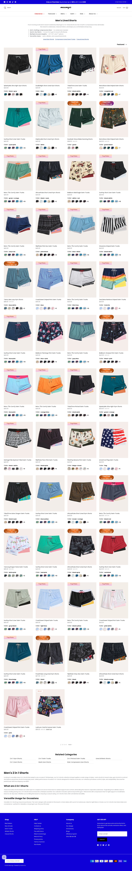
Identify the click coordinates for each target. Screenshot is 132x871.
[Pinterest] (15, 2)
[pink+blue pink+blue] (80, 468)
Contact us (37, 826)
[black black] (53, 94)
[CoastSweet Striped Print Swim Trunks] (18, 707)
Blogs (68, 831)
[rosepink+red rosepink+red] (101, 94)
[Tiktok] (12, 2)
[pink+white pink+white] (41, 308)
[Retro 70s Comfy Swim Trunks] (81, 333)
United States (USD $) (120, 2)
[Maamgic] (66, 7)
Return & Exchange (40, 834)
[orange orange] (77, 468)
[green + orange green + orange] (5, 94)
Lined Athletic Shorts (103, 758)
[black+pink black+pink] (80, 94)
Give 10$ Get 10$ (71, 836)
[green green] (108, 94)
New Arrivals (9, 826)
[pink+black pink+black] (73, 94)
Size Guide (37, 844)
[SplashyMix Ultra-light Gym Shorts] (18, 66)
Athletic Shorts (9, 831)
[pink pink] (73, 148)
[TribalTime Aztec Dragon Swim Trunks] (18, 493)
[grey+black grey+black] (21, 308)
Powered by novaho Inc (20, 865)
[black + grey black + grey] (21, 94)
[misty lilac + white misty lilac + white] (13, 94)
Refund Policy (38, 836)
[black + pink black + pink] (9, 94)
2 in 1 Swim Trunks (45, 758)
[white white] (41, 94)
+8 (24, 469)
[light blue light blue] (37, 308)
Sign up (102, 839)
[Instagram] (7, 2)
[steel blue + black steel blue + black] (17, 94)
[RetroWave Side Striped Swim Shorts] (113, 66)
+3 (24, 308)
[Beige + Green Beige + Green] (69, 468)
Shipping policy (39, 829)
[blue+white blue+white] (5, 308)
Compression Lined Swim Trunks (65, 39)
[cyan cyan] (21, 575)
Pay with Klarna (39, 831)
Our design (69, 826)
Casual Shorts (9, 834)
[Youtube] (10, 2)
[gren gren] (13, 575)
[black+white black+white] (77, 94)
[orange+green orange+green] (73, 468)
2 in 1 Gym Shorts (16, 758)
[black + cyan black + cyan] (37, 94)
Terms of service (39, 842)
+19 (24, 148)
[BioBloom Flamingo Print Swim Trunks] (50, 333)
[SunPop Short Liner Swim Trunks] (18, 119)
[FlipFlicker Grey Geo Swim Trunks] (81, 654)
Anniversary (70, 829)
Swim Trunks (9, 829)
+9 (88, 94)
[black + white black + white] (5, 468)
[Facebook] (4, 2)
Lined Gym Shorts (48, 39)
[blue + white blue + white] (21, 148)
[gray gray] (9, 308)
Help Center (38, 823)
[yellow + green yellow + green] (116, 94)
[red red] (9, 575)
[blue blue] (45, 94)
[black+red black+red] (13, 148)
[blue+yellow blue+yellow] (104, 94)
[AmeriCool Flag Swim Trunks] (113, 440)
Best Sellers (8, 823)
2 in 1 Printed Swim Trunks (76, 758)
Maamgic (11, 865)
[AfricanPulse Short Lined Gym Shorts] (81, 493)
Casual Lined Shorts (83, 39)
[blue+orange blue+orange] (17, 148)
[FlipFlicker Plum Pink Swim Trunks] (50, 440)
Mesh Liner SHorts (45, 762)
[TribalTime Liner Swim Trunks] (81, 66)
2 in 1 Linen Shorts (16, 762)
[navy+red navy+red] (9, 148)
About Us (69, 823)
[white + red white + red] (69, 94)
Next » (70, 745)
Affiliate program (71, 834)
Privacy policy (38, 839)
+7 (119, 94)
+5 (56, 94)
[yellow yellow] (49, 94)
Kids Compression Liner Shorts (78, 762)
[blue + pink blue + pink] (112, 94)
